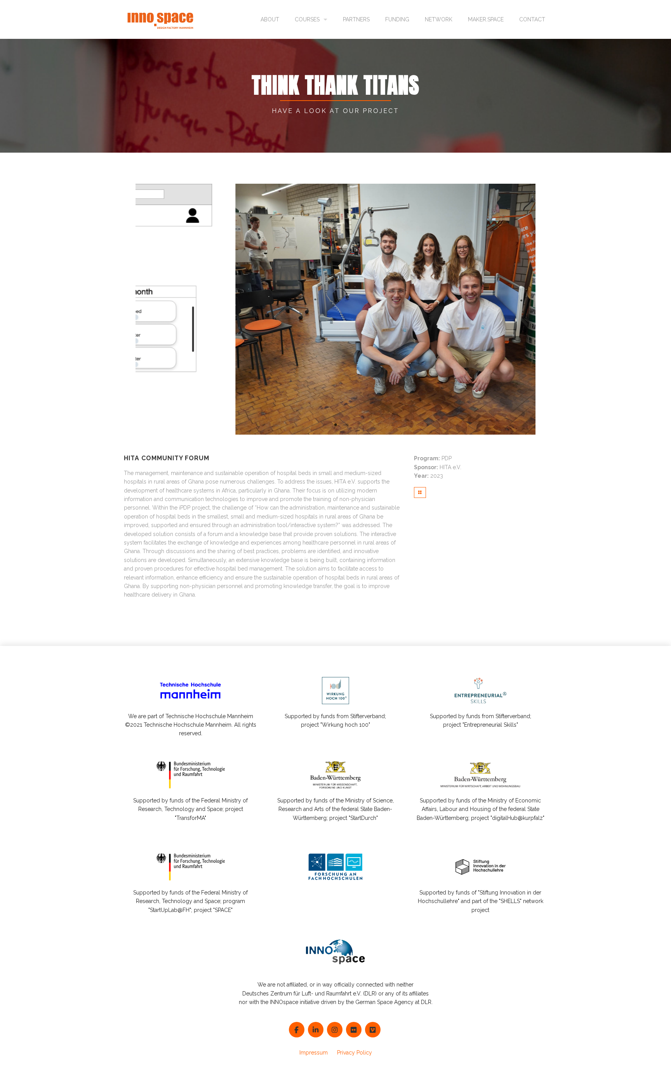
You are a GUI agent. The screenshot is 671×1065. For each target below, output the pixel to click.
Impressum (313, 1052)
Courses (307, 19)
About (270, 19)
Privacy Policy (354, 1052)
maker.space (486, 19)
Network (438, 19)
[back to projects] (420, 492)
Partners (356, 19)
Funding (397, 19)
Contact (532, 19)
